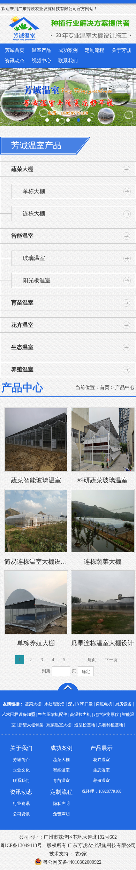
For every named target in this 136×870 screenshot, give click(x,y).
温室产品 (41, 50)
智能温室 (22, 236)
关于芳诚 (121, 50)
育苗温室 (22, 303)
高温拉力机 (80, 714)
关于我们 (21, 748)
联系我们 (68, 60)
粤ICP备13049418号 (21, 845)
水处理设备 (54, 704)
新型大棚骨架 (31, 724)
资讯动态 (14, 60)
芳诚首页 (14, 50)
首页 (104, 387)
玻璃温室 (34, 258)
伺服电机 (104, 704)
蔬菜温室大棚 (58, 724)
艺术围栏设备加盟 (18, 714)
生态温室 (22, 347)
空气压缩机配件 (52, 714)
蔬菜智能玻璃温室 (36, 480)
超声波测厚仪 (106, 714)
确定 (86, 671)
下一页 (111, 659)
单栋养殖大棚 (36, 643)
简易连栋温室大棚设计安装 (36, 561)
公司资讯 (21, 814)
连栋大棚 (34, 213)
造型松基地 (84, 724)
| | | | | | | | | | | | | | (68, 714)
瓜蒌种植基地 (110, 724)
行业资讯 (21, 803)
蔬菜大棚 (22, 169)
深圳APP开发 (80, 704)
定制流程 (94, 50)
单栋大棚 (34, 191)
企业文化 (21, 770)
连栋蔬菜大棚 (102, 561)
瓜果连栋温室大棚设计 (102, 643)
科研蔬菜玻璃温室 (102, 480)
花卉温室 (22, 325)
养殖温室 (22, 369)
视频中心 (41, 60)
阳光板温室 (37, 280)
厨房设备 (123, 704)
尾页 (92, 659)
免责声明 (61, 814)
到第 (46, 671)
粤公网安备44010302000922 (71, 862)
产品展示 (101, 748)
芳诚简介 (21, 759)
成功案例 (68, 50)
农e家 (80, 853)
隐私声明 (61, 803)
